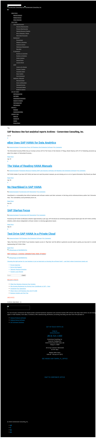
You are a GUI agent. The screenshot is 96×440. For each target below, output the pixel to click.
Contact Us (16, 118)
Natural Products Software (18, 318)
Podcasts (15, 109)
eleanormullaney (14, 147)
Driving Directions (55, 333)
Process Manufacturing (22, 29)
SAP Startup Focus (18, 210)
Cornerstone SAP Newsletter (28, 192)
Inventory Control (20, 44)
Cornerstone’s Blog (18, 112)
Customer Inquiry (20, 71)
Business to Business (21, 56)
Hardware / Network (18, 78)
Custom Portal (20, 62)
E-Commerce (16, 51)
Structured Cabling (21, 87)
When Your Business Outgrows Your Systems (22, 284)
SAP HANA (16, 96)
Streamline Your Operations (18, 288)
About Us (15, 116)
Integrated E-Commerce (19, 98)
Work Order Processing (22, 35)
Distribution (16, 38)
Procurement (19, 40)
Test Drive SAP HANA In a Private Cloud (31, 233)
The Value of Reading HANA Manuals (29, 165)
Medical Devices (17, 17)
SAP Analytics (16, 105)
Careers (15, 121)
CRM (14, 65)
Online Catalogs (20, 58)
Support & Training (18, 100)
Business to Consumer (21, 53)
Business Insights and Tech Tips (19, 293)
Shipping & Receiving (21, 42)
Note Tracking (19, 74)
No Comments (58, 147)
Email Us (54, 331)
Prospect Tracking (20, 69)
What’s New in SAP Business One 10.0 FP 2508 (23, 291)
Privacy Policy (16, 123)
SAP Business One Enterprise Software (42, 147)
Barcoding (18, 49)
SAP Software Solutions (17, 322)
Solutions (14, 22)
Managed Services (20, 85)
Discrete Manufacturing (22, 26)
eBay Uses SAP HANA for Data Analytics (31, 142)
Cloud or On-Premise (21, 67)
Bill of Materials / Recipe (22, 33)
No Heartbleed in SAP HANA (24, 187)
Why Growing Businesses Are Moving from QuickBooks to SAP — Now (30, 286)
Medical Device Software (17, 320)
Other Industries (17, 20)
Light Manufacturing (18, 24)
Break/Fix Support (20, 89)
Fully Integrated (20, 76)
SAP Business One (17, 94)
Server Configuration (21, 83)
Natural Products (17, 15)
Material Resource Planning (23, 31)
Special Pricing (19, 60)
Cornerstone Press (25, 147)
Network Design (20, 80)
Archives (9, 302)
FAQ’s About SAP (17, 103)
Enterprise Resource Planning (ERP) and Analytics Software (37, 170)
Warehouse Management (22, 47)
